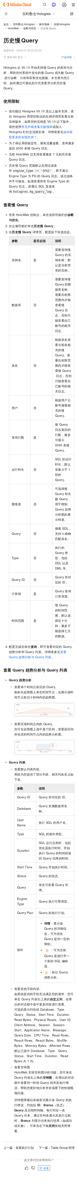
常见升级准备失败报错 (37, 126)
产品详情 (66, 57)
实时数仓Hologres (24, 24)
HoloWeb (13, 28)
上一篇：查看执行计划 (18, 1147)
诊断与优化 (29, 28)
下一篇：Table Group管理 (57, 1147)
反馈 (46, 1168)
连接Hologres (62, 24)
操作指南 (44, 24)
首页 (6, 24)
